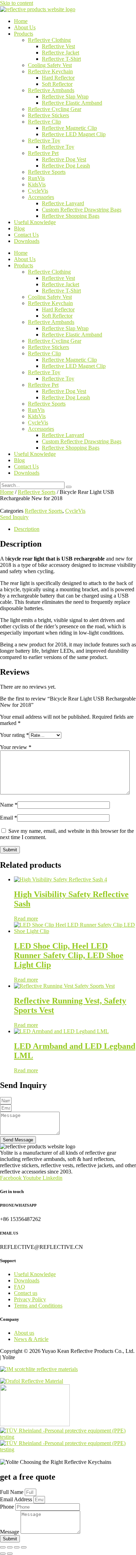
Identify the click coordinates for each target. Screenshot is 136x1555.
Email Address (16, 1499)
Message (10, 1532)
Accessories (41, 197)
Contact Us (26, 235)
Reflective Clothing (49, 40)
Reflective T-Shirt (61, 59)
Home (21, 21)
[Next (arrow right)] (10, 1554)
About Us (25, 27)
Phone (7, 1507)
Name (8, 805)
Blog (19, 228)
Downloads (26, 241)
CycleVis (38, 191)
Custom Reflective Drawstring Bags (81, 210)
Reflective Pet (43, 153)
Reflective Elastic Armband (72, 103)
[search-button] (68, 487)
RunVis (36, 178)
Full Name (12, 1492)
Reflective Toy (44, 140)
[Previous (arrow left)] (3, 1554)
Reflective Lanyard (63, 203)
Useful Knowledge (35, 222)
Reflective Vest (58, 46)
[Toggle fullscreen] (10, 1547)
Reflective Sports (47, 172)
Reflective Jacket (60, 52)
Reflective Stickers (48, 115)
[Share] (17, 1547)
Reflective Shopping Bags (70, 216)
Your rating (14, 735)
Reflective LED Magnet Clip (74, 134)
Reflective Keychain (50, 71)
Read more (26, 918)
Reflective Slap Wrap (65, 96)
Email (8, 818)
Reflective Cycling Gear (54, 109)
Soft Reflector (57, 84)
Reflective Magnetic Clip (69, 128)
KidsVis (37, 184)
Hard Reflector (58, 78)
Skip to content (16, 3)
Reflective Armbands (51, 90)
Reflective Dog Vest (64, 159)
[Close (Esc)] (24, 1547)
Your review (15, 747)
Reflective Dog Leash (66, 166)
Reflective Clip (44, 122)
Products (23, 34)
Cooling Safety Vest (50, 65)
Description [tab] (26, 529)
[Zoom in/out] (3, 1547)
